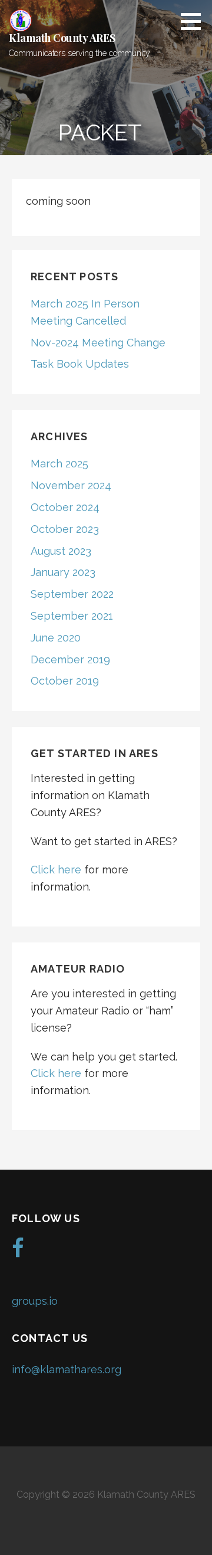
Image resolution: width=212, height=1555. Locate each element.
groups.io (35, 1301)
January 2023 (63, 572)
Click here (57, 869)
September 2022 (72, 594)
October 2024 (65, 507)
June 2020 (56, 637)
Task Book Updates (80, 364)
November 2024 (71, 485)
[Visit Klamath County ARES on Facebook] (18, 1252)
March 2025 (59, 463)
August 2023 (61, 551)
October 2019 (65, 681)
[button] (195, 21)
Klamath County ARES (62, 38)
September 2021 (72, 616)
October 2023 (65, 529)
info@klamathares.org (66, 1369)
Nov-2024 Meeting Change (98, 342)
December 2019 (70, 659)
